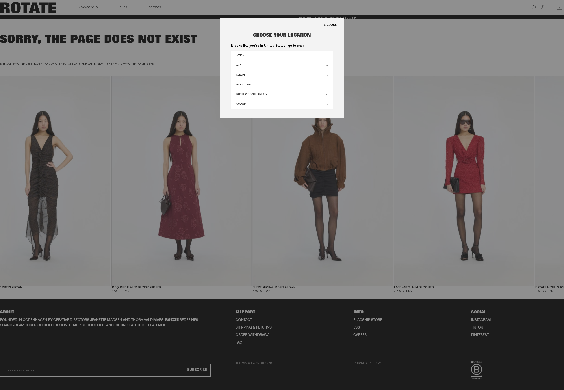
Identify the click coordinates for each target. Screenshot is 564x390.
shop (301, 46)
